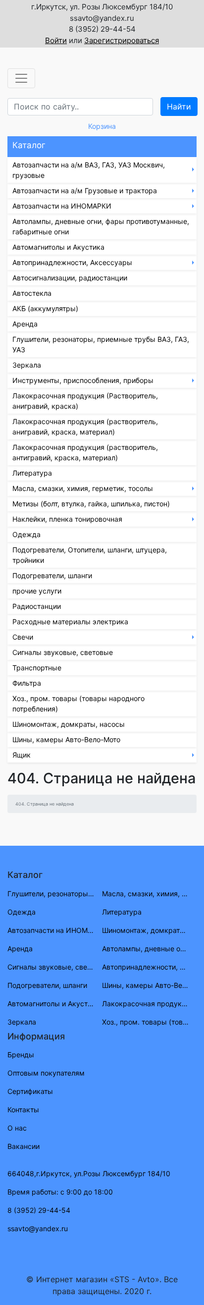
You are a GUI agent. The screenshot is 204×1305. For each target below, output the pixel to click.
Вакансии (23, 1146)
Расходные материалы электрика (70, 621)
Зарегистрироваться (121, 40)
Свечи (22, 637)
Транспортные (36, 667)
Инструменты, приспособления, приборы (82, 380)
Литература (32, 473)
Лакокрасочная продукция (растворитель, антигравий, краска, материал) (85, 452)
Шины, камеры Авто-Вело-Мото (66, 739)
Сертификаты (30, 1091)
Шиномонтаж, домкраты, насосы (68, 724)
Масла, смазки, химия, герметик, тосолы (82, 488)
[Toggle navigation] (21, 78)
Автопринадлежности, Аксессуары (72, 262)
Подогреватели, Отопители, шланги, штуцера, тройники (89, 554)
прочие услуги (36, 591)
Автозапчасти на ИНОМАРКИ (61, 206)
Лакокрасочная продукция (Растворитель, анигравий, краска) (85, 400)
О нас (17, 1128)
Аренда (25, 324)
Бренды (20, 1054)
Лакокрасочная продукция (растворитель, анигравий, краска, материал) (85, 426)
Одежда (26, 534)
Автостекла (31, 293)
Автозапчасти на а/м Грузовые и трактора (84, 190)
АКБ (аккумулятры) (45, 308)
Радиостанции (36, 606)
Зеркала (26, 365)
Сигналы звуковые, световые (62, 652)
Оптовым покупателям (46, 1073)
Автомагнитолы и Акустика (58, 247)
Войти (56, 40)
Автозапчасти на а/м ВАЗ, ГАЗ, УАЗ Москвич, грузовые (88, 170)
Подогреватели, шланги (52, 575)
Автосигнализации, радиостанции (69, 277)
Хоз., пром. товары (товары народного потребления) (78, 703)
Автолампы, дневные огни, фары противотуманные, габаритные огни (100, 226)
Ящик (21, 755)
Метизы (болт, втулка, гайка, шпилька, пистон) (91, 503)
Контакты (23, 1109)
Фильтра (26, 683)
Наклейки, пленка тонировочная (67, 519)
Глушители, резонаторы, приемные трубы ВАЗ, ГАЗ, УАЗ (100, 344)
